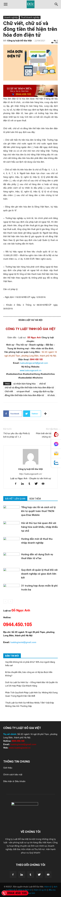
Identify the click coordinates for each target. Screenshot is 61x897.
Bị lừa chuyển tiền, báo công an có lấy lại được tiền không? (28, 674)
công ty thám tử (25, 889)
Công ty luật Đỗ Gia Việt (19, 40)
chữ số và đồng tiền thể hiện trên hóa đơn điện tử (29, 387)
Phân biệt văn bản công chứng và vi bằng (47, 435)
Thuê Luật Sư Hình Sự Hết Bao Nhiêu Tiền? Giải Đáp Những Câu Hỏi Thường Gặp (29, 704)
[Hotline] (56, 434)
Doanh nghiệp (11, 17)
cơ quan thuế (23, 391)
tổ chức (51, 395)
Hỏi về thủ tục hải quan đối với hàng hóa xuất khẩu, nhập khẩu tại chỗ (39, 527)
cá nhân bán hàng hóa (24, 383)
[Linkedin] (23, 484)
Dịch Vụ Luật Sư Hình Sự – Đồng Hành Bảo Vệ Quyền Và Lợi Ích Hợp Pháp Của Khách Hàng (31, 684)
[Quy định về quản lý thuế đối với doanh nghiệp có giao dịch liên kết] (11, 573)
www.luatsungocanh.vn (30, 370)
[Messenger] (56, 444)
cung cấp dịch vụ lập (43, 391)
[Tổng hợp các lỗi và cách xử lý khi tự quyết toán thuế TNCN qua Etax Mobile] (11, 510)
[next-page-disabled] (10, 601)
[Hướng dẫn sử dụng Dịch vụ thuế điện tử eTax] (11, 558)
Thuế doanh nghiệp (30, 17)
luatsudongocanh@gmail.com (34, 362)
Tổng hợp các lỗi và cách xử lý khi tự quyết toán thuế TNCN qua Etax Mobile (38, 511)
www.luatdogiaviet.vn (20, 747)
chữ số (42, 383)
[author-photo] (30, 464)
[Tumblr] (30, 484)
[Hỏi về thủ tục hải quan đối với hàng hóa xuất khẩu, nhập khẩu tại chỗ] (11, 526)
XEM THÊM (35, 498)
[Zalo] (56, 462)
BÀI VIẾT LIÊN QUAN (15, 498)
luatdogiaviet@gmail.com (23, 744)
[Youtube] (44, 484)
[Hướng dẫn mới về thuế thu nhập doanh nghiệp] (11, 542)
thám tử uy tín (40, 889)
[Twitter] (37, 484)
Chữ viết (9, 391)
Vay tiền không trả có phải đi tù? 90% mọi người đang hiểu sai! (30, 664)
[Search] (56, 4)
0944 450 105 (17, 893)
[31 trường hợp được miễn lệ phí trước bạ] (11, 589)
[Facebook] (17, 484)
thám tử (47, 886)
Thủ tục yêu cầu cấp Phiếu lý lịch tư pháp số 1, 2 (16, 435)
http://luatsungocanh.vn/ (30, 473)
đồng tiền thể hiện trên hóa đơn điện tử (24, 395)
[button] (5, 4)
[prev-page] (5, 601)
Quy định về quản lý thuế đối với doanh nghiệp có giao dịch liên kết (39, 573)
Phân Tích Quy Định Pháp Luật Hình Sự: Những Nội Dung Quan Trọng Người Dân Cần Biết (31, 694)
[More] (45, 413)
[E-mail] (56, 453)
